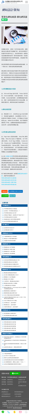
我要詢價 (4, 191)
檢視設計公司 (21, 379)
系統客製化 (10, 384)
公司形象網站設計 (6, 394)
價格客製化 (10, 379)
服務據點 (4, 382)
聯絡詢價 (4, 384)
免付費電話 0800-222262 (15, 191)
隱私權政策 (19, 407)
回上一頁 (12, 195)
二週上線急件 (18, 396)
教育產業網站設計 (19, 391)
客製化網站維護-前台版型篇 (8, 178)
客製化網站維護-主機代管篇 (8, 182)
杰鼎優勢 (4, 379)
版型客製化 (10, 382)
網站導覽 (15, 407)
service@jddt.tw (22, 404)
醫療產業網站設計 (6, 396)
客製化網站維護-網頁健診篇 (8, 184)
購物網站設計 (5, 391)
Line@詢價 (5, 195)
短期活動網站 (18, 394)
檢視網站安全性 (22, 385)
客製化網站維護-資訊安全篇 (8, 180)
